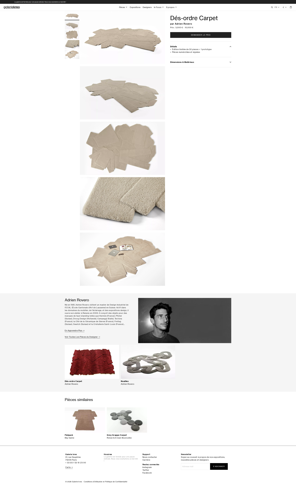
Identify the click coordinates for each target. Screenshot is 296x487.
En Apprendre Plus (74, 330)
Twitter (145, 470)
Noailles (125, 381)
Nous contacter (149, 457)
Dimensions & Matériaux (182, 62)
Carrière (146, 460)
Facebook (147, 473)
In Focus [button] (157, 7)
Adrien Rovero (183, 23)
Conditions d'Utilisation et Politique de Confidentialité (105, 482)
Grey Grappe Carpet (117, 435)
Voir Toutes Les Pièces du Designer (81, 337)
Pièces (122, 7)
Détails (173, 47)
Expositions (135, 7)
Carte (68, 467)
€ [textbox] (283, 7)
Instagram (147, 467)
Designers (147, 7)
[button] (277, 7)
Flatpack (69, 435)
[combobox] (285, 7)
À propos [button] (170, 7)
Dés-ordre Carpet (73, 381)
